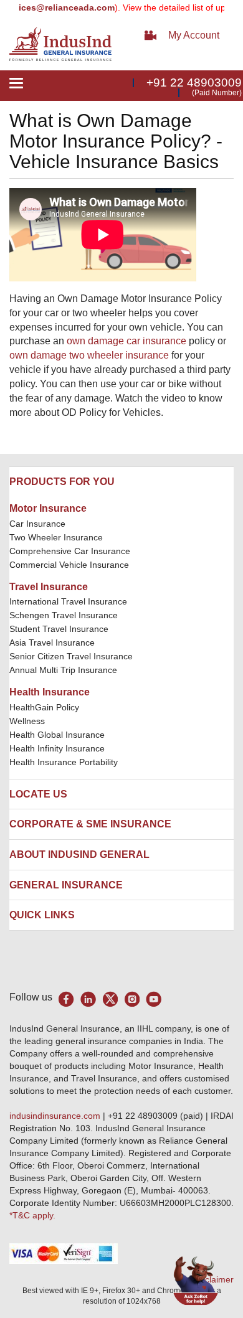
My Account (193, 35)
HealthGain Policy (44, 707)
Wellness (27, 721)
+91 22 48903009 (194, 82)
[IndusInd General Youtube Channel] (153, 999)
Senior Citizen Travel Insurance (71, 656)
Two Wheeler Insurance (56, 537)
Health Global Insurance (58, 735)
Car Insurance (37, 524)
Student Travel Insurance (58, 629)
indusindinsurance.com (56, 1116)
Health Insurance (49, 692)
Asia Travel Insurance (52, 642)
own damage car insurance (126, 341)
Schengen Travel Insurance (63, 615)
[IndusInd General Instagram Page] (132, 999)
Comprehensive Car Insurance (69, 551)
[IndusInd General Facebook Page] (66, 999)
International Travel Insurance (68, 601)
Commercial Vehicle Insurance (69, 565)
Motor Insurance (48, 508)
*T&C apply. (32, 1215)
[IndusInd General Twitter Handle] (110, 999)
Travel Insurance (48, 586)
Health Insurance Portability (63, 762)
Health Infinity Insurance (58, 748)
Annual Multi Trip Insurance (63, 670)
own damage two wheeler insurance (89, 355)
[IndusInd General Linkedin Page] (88, 999)
